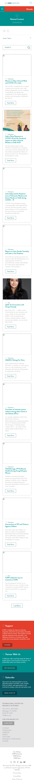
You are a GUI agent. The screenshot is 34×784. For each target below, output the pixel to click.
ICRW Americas (17, 754)
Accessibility (17, 776)
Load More (17, 606)
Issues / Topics (7, 38)
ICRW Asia (17, 758)
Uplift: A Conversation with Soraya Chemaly (14, 306)
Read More (10, 103)
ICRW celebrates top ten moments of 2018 (14, 579)
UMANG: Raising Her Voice (15, 360)
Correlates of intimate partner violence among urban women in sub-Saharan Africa (16, 411)
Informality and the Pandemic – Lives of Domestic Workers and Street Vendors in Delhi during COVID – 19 (16, 197)
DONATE (7, 645)
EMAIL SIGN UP (9, 693)
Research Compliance (11, 739)
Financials (6, 730)
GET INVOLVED (9, 668)
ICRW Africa (17, 756)
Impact (5, 734)
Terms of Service (17, 779)
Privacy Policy (17, 773)
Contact (5, 728)
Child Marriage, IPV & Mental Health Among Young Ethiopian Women (16, 471)
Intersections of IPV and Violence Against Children (17, 525)
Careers (5, 732)
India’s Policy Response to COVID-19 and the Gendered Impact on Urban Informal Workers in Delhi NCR (15, 139)
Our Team (6, 737)
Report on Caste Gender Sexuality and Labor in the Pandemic (17, 252)
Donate (29, 9)
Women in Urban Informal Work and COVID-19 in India (16, 82)
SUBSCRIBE (8, 723)
